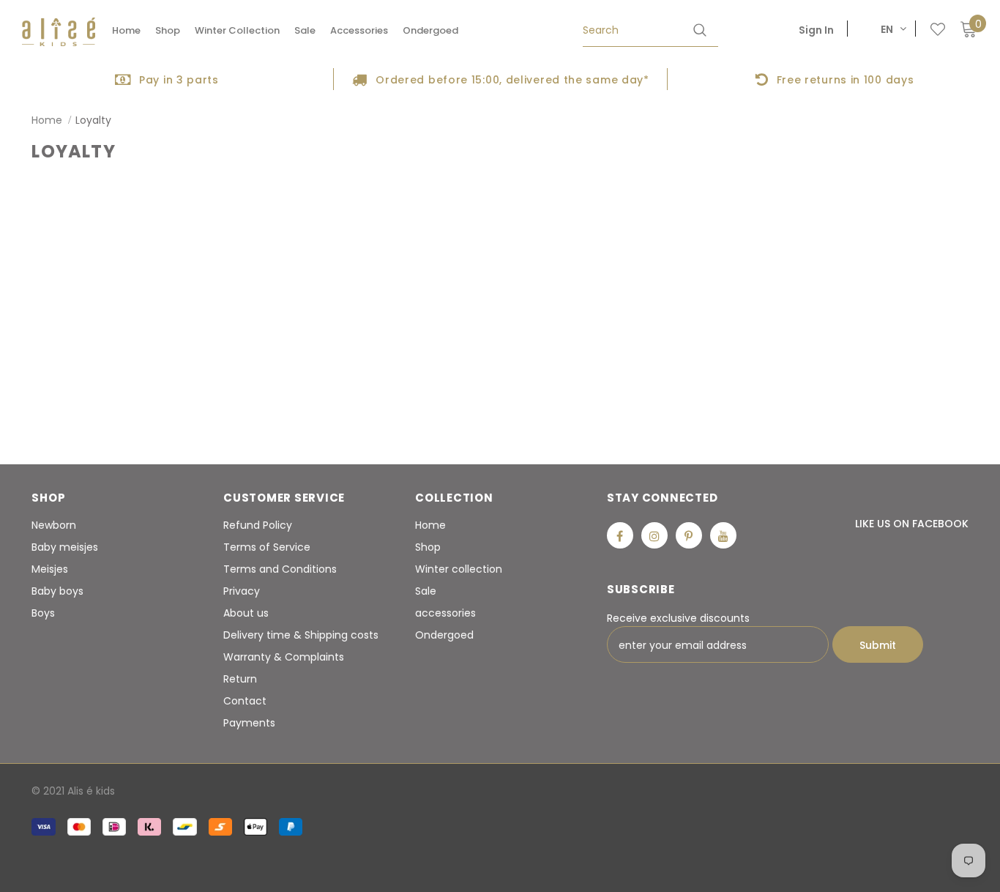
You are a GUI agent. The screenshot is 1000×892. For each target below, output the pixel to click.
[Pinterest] (689, 535)
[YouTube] (723, 535)
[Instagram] (654, 535)
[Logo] (58, 32)
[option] (167, 79)
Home (46, 120)
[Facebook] (620, 535)
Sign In (816, 30)
